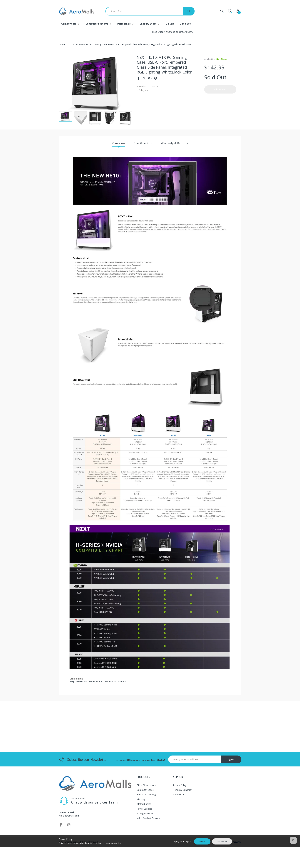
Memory (141, 799)
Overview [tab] (118, 143)
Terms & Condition (182, 789)
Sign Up (231, 759)
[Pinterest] (156, 78)
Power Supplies (144, 808)
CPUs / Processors (146, 785)
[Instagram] (69, 824)
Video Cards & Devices (148, 818)
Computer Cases (145, 789)
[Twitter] (144, 78)
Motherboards (144, 803)
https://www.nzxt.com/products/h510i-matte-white (98, 681)
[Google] (150, 78)
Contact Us (178, 794)
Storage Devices (145, 813)
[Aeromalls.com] (77, 11)
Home (62, 44)
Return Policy (179, 785)
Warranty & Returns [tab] (174, 143)
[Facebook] (138, 78)
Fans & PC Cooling (146, 794)
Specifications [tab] (143, 143)
